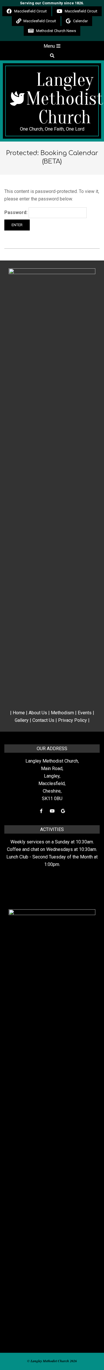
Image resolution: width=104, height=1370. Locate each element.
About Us (38, 712)
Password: (16, 212)
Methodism (62, 712)
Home (19, 712)
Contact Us (43, 720)
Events (85, 712)
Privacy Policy (72, 720)
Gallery (22, 720)
